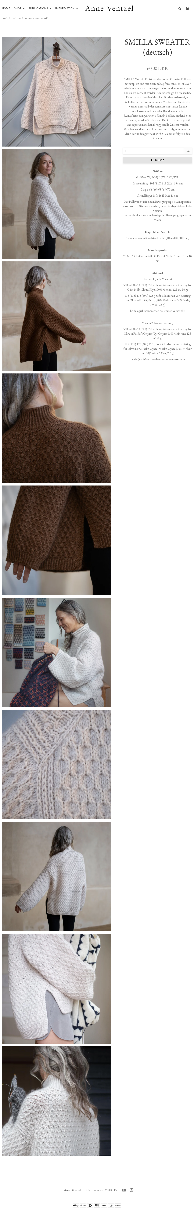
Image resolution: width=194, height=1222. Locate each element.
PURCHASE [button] (157, 160)
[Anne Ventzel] (109, 8)
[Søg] (178, 8)
